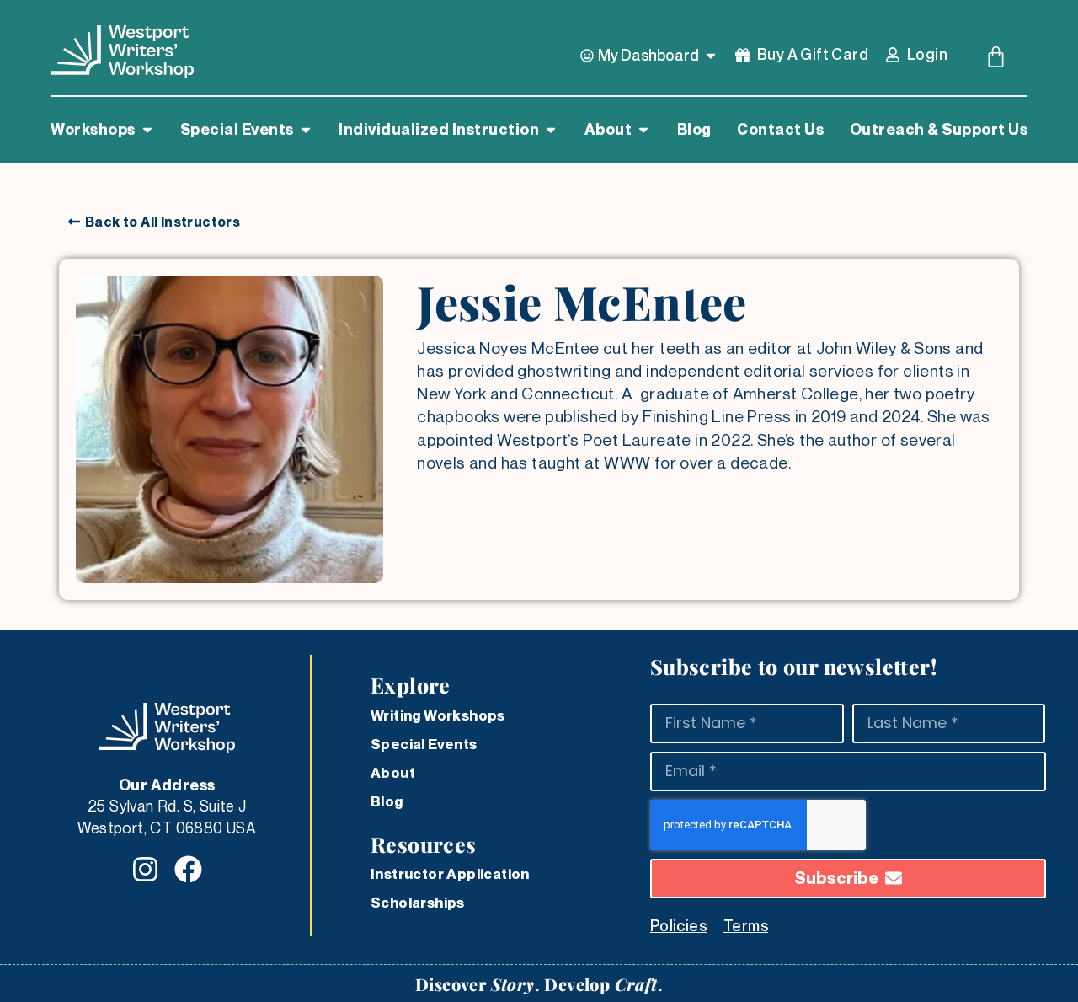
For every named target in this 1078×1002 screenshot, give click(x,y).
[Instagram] (145, 869)
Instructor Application (450, 873)
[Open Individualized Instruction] (550, 129)
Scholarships (418, 902)
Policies (678, 925)
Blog (387, 801)
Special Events (424, 744)
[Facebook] (188, 869)
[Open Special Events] (305, 129)
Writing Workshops (438, 715)
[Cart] (995, 56)
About (393, 772)
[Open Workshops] (147, 129)
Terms (745, 925)
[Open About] (643, 129)
